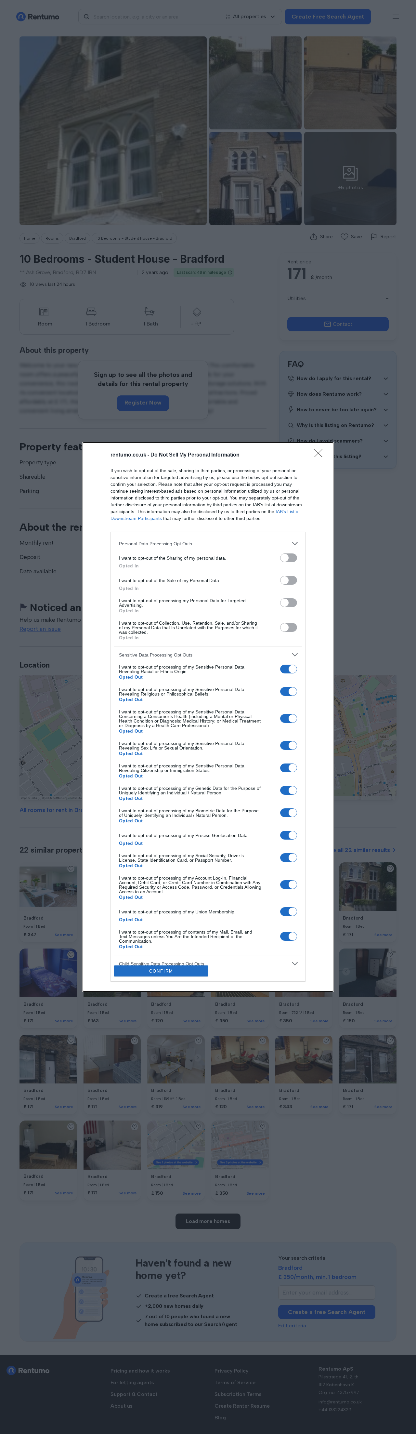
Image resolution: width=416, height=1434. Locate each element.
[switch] (288, 557)
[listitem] (208, 543)
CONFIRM (161, 971)
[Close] (320, 455)
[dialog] (208, 717)
